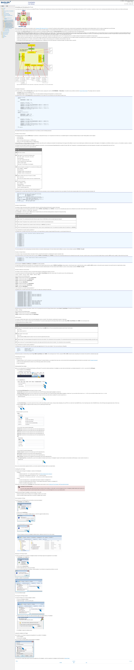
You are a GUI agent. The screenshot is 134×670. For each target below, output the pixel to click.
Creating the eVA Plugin (8, 26)
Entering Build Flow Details (9, 25)
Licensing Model (6, 29)
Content (61, 662)
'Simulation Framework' (93, 360)
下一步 (130, 661)
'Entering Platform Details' (83, 90)
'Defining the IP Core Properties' (54, 484)
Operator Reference (5, 33)
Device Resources (5, 34)
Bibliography (4, 36)
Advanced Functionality (6, 14)
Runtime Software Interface (8, 28)
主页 (86, 662)
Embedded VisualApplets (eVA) (7, 15)
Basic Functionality (6, 13)
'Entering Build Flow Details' (64, 484)
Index (3, 37)
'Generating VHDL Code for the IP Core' (42, 28)
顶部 (73, 662)
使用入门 (4, 12)
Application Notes (6, 30)
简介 (4, 9)
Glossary (4, 35)
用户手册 (4, 8)
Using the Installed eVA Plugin (9, 27)
